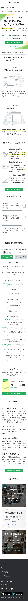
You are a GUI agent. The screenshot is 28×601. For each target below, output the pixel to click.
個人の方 (4, 11)
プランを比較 (17, 11)
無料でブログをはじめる (21, 257)
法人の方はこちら (14, 46)
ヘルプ (13, 422)
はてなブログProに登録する (14, 42)
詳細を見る (14, 503)
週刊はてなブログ (14, 457)
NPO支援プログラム (14, 547)
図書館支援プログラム (14, 550)
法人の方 (10, 11)
